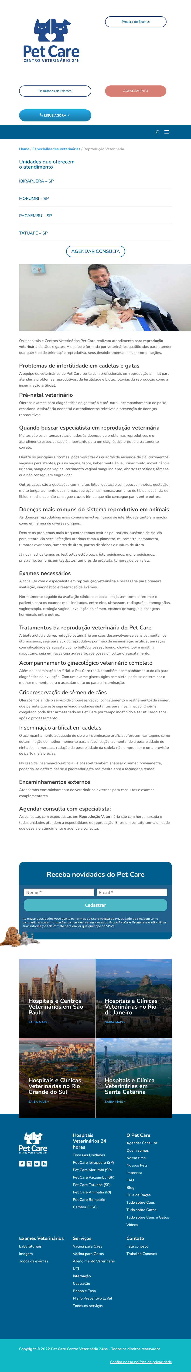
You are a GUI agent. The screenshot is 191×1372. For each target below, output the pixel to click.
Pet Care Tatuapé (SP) (92, 1184)
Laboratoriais (30, 1246)
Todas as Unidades (89, 1155)
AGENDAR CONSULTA (95, 251)
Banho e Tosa (84, 1291)
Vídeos (132, 1224)
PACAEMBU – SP (35, 215)
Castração (81, 1283)
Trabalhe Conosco (141, 1253)
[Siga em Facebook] (22, 1164)
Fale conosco (137, 1246)
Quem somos (137, 1150)
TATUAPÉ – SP (33, 233)
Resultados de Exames (55, 91)
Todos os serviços (88, 1305)
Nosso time (136, 1157)
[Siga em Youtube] (37, 1164)
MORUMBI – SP (34, 198)
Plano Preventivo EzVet (92, 1298)
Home (24, 149)
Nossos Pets (137, 1165)
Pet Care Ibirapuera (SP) (93, 1162)
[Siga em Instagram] (29, 1164)
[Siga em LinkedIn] (44, 1164)
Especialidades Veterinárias (56, 149)
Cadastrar (95, 905)
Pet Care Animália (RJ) (92, 1192)
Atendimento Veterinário (94, 1261)
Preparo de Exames (136, 22)
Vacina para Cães (87, 1246)
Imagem (26, 1253)
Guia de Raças (138, 1195)
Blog (130, 1187)
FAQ (130, 1180)
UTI (76, 1268)
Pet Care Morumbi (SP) (92, 1170)
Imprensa (134, 1172)
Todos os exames (33, 1261)
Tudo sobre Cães (140, 1202)
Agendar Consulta (141, 1143)
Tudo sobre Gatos (141, 1209)
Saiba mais (37, 1022)
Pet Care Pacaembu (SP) (93, 1177)
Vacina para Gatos (88, 1253)
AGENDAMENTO (135, 91)
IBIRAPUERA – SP (36, 181)
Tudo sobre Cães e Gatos (147, 1217)
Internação (82, 1276)
